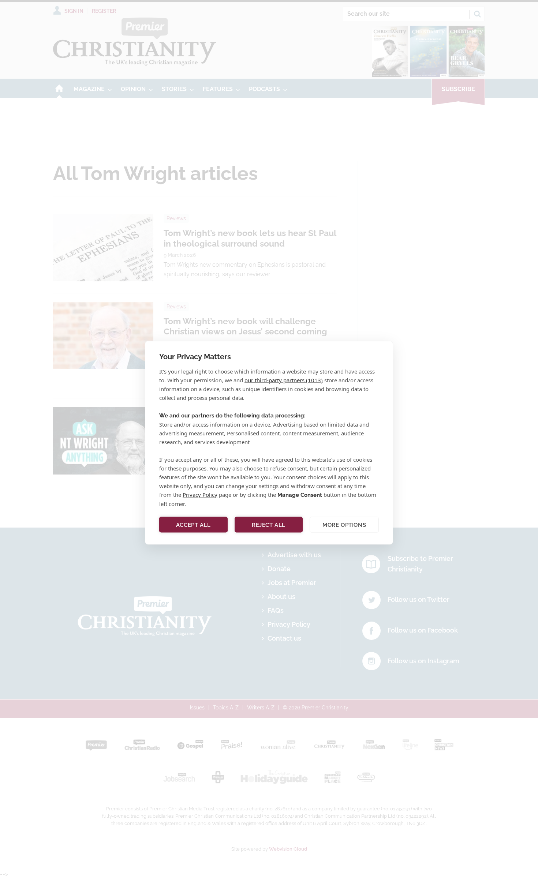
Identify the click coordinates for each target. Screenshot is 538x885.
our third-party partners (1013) (283, 379)
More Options (344, 524)
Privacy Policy (200, 494)
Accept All (193, 524)
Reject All (268, 524)
